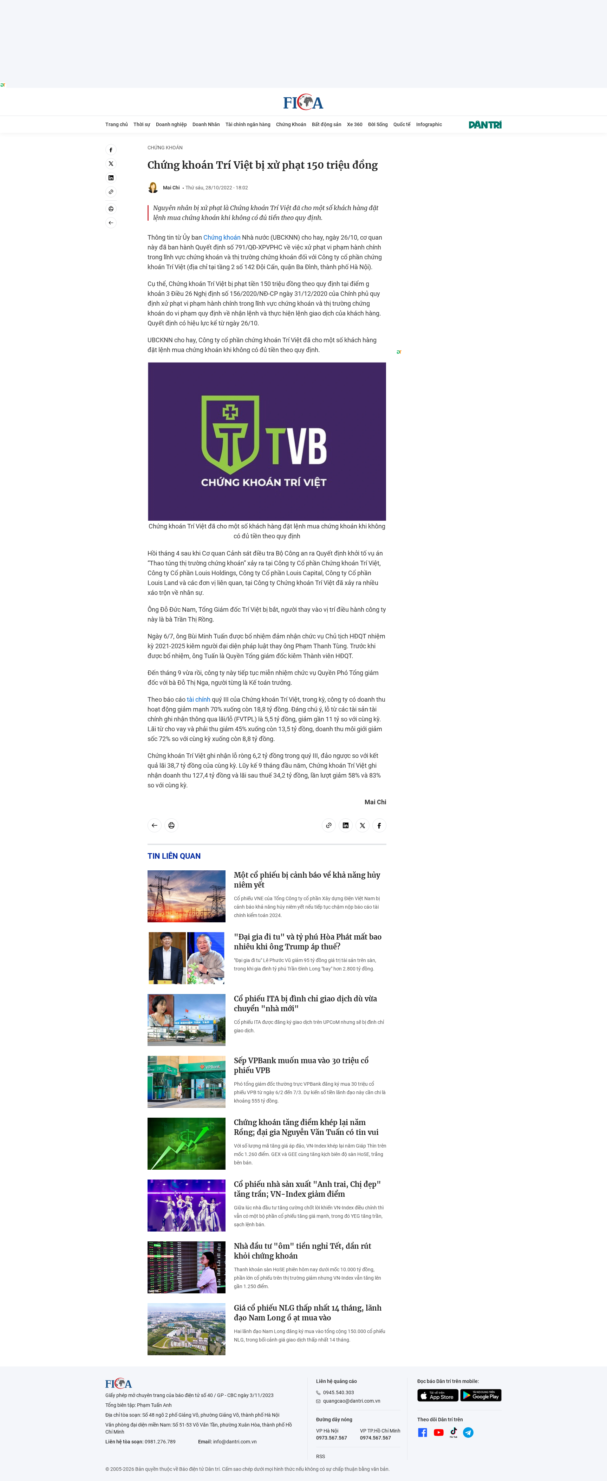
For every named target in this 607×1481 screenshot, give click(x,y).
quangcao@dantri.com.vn (351, 1401)
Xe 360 (355, 124)
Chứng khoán (222, 237)
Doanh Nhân (206, 124)
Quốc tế (402, 124)
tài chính (198, 699)
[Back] (111, 222)
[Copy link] (111, 191)
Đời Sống (378, 124)
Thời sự (141, 124)
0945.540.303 (338, 1392)
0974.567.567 (375, 1438)
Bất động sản (326, 124)
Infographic (429, 124)
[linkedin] (111, 177)
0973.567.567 (331, 1438)
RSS (320, 1456)
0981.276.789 (160, 1441)
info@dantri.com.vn (235, 1441)
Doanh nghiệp (171, 124)
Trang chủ (116, 124)
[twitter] (111, 163)
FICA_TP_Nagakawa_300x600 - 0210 (449, 148)
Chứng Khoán (291, 124)
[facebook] (111, 149)
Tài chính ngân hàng (248, 124)
